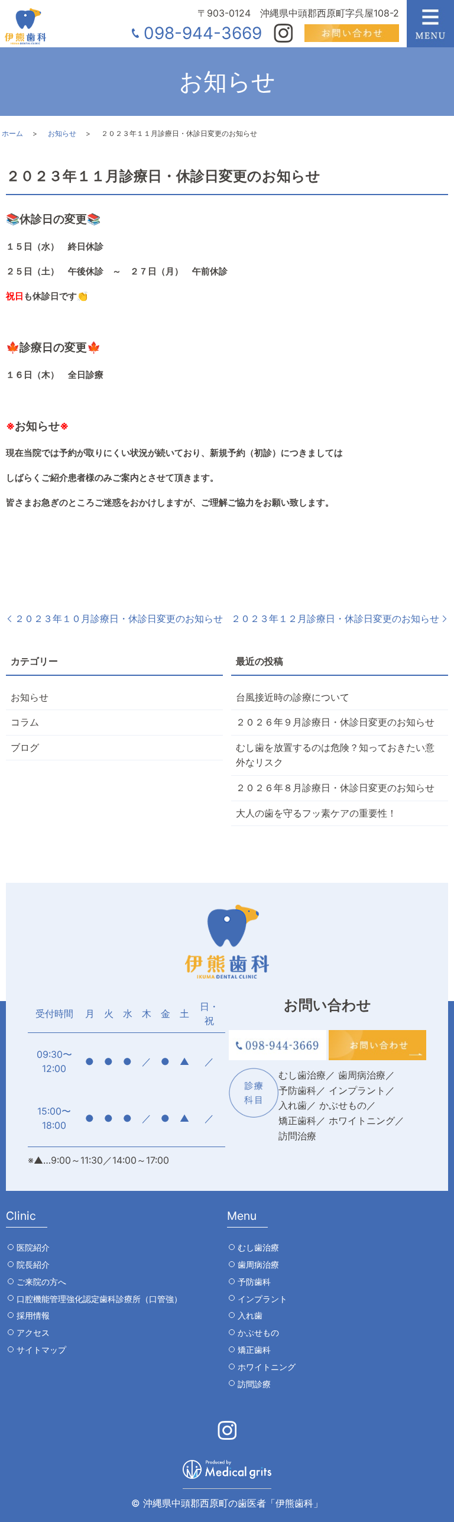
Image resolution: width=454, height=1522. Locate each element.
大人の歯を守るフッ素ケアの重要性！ (316, 813)
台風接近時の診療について (292, 697)
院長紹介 (33, 1264)
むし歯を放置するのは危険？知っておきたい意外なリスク (335, 755)
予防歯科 (254, 1282)
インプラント (262, 1299)
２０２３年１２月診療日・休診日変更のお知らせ (335, 618)
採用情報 (33, 1315)
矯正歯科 (254, 1350)
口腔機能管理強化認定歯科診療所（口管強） (99, 1299)
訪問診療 (254, 1384)
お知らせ (62, 133)
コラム (25, 722)
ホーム (12, 133)
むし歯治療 (258, 1247)
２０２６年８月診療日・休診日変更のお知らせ (335, 788)
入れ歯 (250, 1315)
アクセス (33, 1332)
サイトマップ (41, 1350)
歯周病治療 (258, 1264)
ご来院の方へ (41, 1282)
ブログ (25, 747)
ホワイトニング (267, 1367)
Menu (242, 1216)
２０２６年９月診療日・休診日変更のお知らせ (335, 722)
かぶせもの (258, 1332)
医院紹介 (33, 1247)
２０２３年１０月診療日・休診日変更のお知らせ (119, 618)
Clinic (21, 1216)
